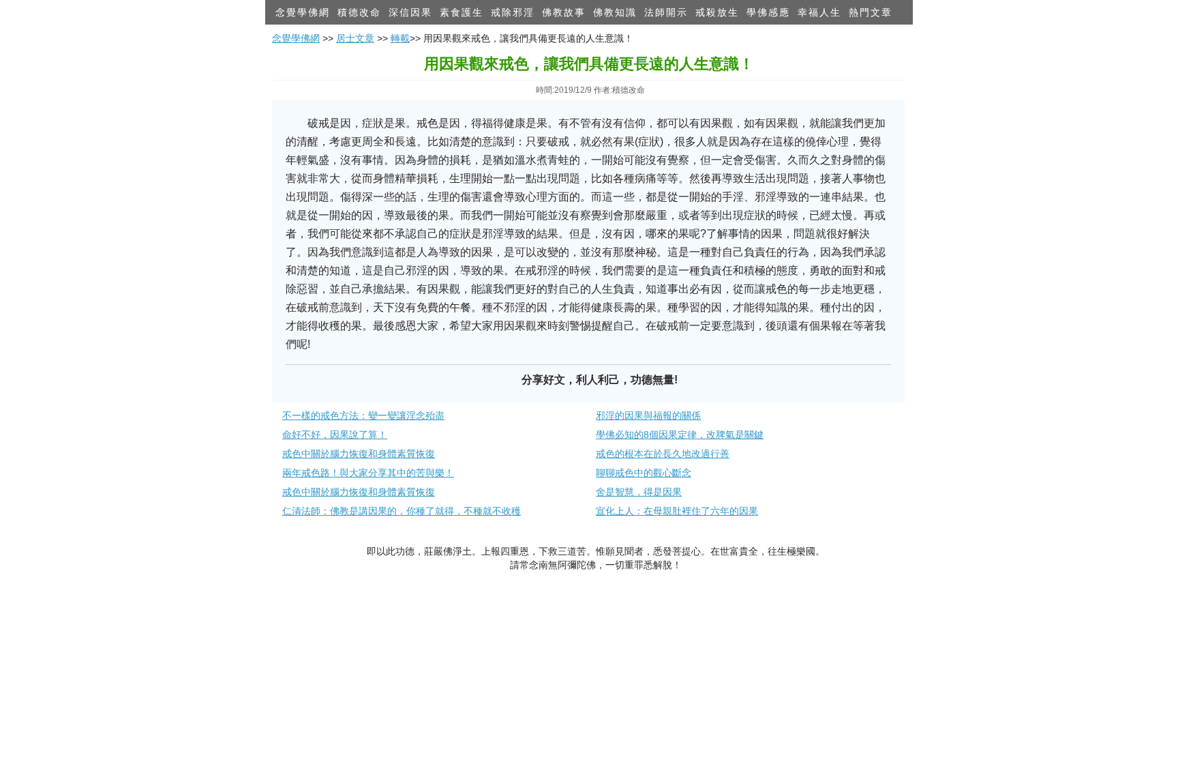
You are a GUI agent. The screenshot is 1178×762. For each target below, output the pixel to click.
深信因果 (410, 12)
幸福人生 (819, 12)
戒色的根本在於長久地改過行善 (662, 453)
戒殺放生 (717, 12)
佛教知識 (615, 12)
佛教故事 (564, 12)
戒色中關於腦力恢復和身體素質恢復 (358, 453)
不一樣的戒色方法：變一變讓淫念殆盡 (363, 415)
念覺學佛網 (302, 12)
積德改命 (359, 12)
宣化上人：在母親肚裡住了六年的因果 (677, 510)
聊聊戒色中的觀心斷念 (643, 472)
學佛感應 (768, 12)
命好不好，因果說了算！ (334, 434)
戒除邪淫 (512, 12)
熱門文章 (870, 12)
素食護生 (461, 12)
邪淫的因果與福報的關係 (648, 415)
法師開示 (666, 12)
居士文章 (355, 38)
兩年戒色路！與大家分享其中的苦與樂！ (368, 472)
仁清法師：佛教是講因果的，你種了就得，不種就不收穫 (401, 510)
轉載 (400, 38)
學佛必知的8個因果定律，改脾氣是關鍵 (680, 434)
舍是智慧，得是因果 (639, 491)
